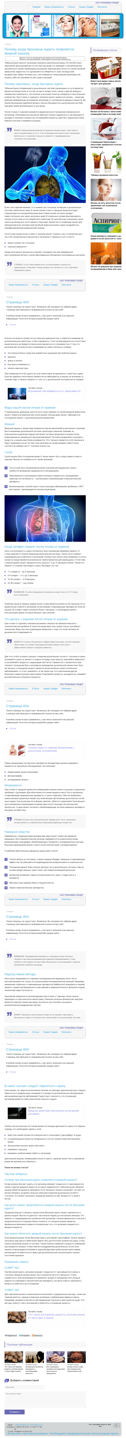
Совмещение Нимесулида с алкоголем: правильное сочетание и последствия (108, 144)
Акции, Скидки (86, 7)
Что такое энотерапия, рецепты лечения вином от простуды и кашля (14, 1369)
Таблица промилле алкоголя (104, 175)
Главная (36, 7)
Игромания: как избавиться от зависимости (54, 391)
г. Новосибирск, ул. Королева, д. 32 (28, 1425)
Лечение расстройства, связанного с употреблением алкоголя (34, 1370)
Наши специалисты (54, 7)
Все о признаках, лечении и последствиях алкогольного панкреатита (55, 1370)
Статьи (71, 7)
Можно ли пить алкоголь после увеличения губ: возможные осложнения (106, 205)
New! (37, 10)
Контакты (102, 7)
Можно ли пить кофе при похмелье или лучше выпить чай (75, 1369)
